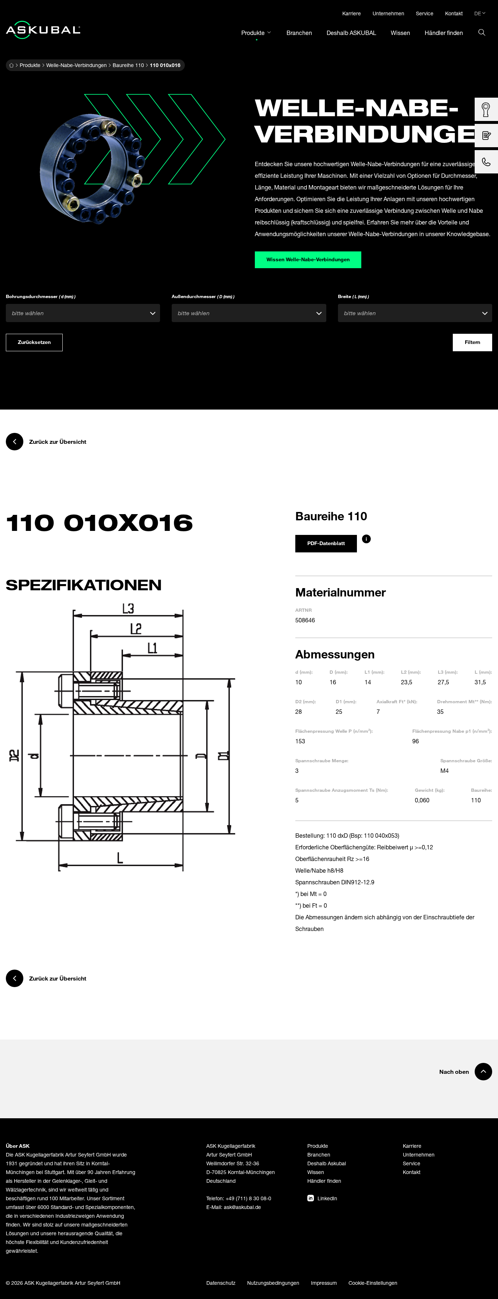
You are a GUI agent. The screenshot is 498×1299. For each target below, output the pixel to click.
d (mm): (304, 672)
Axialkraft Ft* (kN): (397, 701)
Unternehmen (419, 1154)
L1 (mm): (375, 672)
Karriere (412, 1146)
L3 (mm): (448, 672)
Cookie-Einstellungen (373, 1283)
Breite (353, 296)
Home (11, 65)
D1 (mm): (346, 701)
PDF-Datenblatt (326, 543)
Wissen (315, 1172)
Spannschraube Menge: (322, 760)
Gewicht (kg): (430, 790)
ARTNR (303, 610)
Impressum (324, 1283)
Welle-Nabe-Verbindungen (76, 65)
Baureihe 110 (128, 65)
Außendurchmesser (203, 296)
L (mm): (483, 672)
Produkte (30, 65)
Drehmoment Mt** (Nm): (464, 701)
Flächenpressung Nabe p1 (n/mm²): (452, 731)
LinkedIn (327, 1198)
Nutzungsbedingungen (273, 1283)
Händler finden (324, 1181)
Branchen (318, 1154)
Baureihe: (481, 790)
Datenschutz (221, 1283)
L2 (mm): (411, 672)
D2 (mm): (305, 701)
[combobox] (83, 313)
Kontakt (411, 1172)
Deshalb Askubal (326, 1163)
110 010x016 (165, 65)
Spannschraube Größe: (466, 760)
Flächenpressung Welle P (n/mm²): (334, 731)
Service (411, 1163)
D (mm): (339, 672)
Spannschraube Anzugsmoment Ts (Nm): (341, 790)
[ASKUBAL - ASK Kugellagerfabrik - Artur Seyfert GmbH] (43, 30)
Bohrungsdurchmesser (40, 296)
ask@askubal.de (242, 1207)
